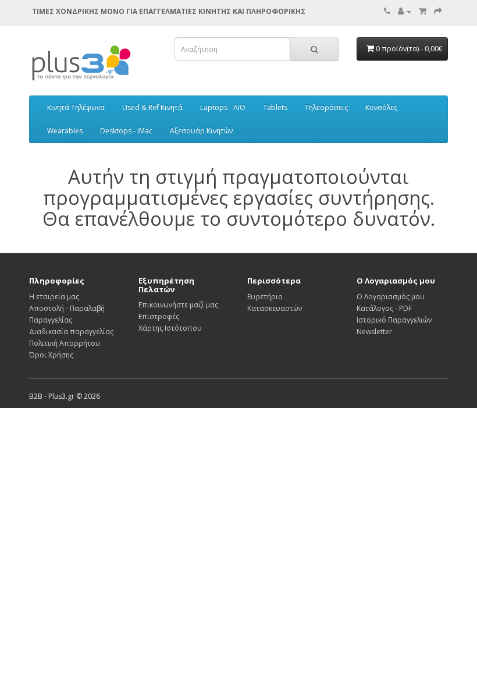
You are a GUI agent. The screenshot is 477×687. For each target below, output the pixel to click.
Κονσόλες (381, 107)
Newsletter (374, 332)
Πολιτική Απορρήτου (64, 343)
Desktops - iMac (126, 131)
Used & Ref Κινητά (152, 107)
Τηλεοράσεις (326, 107)
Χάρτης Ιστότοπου (170, 328)
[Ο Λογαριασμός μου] (404, 11)
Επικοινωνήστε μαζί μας (178, 305)
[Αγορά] (438, 11)
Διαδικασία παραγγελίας (71, 332)
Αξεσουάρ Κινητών (201, 131)
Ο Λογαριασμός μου (391, 297)
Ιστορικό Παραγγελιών (394, 320)
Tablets (275, 107)
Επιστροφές (158, 316)
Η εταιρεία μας (54, 297)
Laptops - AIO (222, 107)
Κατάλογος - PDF (384, 308)
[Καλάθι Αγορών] (422, 11)
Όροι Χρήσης (51, 355)
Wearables (65, 131)
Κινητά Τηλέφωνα (76, 107)
